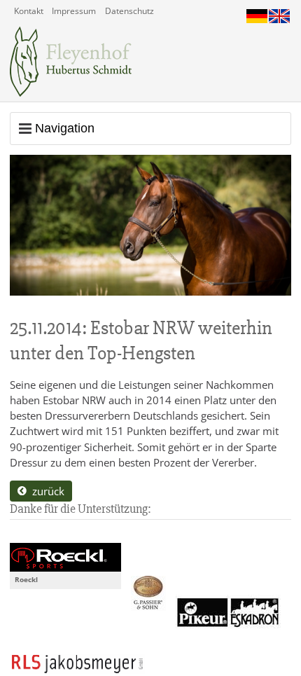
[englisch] (279, 12)
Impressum (74, 11)
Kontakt (28, 11)
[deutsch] (257, 12)
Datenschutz (129, 11)
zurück (45, 491)
